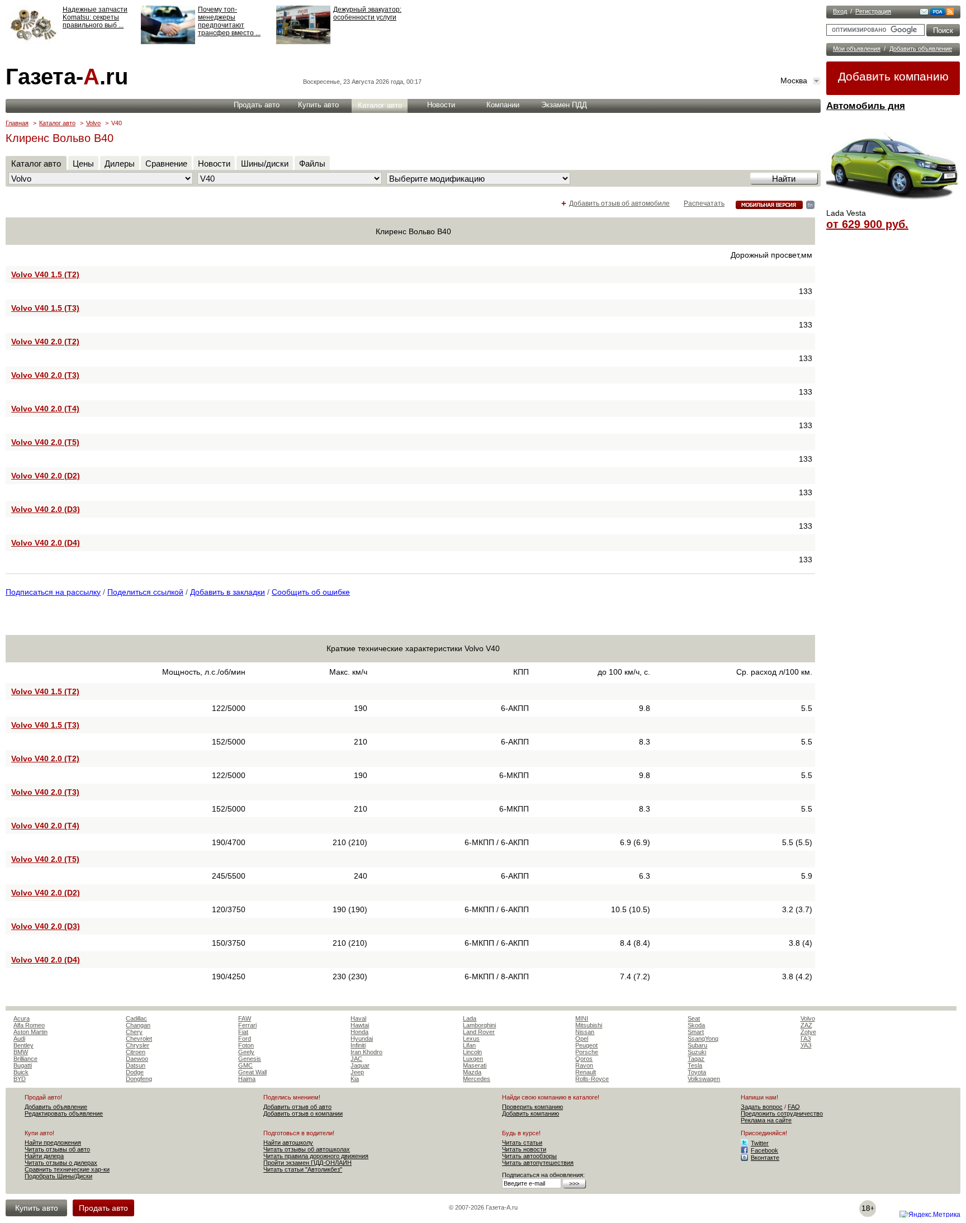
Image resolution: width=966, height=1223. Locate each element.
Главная (17, 123)
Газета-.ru (67, 76)
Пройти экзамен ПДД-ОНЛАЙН (307, 1162)
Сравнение (166, 163)
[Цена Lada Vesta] (893, 204)
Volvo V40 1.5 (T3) (45, 308)
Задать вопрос (762, 1106)
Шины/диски (264, 163)
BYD (19, 1078)
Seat (694, 1018)
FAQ (794, 1106)
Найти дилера (44, 1156)
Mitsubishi (588, 1025)
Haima (246, 1078)
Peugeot (586, 1045)
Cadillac (136, 1018)
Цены (83, 163)
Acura (21, 1018)
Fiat (243, 1031)
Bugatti (22, 1065)
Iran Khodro (366, 1052)
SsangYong (703, 1038)
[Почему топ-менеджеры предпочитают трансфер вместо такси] (168, 42)
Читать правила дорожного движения (315, 1156)
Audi (19, 1038)
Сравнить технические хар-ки (67, 1169)
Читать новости (524, 1149)
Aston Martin (30, 1031)
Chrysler (137, 1045)
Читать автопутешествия (538, 1162)
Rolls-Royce (592, 1078)
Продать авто (257, 105)
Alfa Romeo (29, 1025)
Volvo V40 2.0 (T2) (45, 341)
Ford (244, 1038)
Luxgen (473, 1058)
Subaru (697, 1045)
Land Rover (479, 1031)
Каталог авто (380, 105)
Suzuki (697, 1052)
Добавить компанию (893, 76)
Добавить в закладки (227, 591)
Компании (502, 105)
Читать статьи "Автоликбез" (302, 1169)
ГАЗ (806, 1038)
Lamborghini (479, 1025)
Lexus (471, 1038)
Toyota (697, 1072)
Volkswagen (704, 1078)
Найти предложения (53, 1142)
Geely (246, 1052)
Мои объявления (856, 48)
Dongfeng (139, 1078)
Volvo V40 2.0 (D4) (45, 542)
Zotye (808, 1031)
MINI (581, 1018)
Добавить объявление (920, 48)
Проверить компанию (532, 1106)
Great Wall (252, 1072)
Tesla (695, 1065)
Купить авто (318, 105)
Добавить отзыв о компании (303, 1113)
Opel (581, 1038)
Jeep (357, 1072)
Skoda (696, 1025)
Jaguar (360, 1065)
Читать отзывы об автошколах (306, 1149)
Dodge (135, 1072)
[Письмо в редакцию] (924, 13)
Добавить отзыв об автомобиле (619, 203)
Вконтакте (765, 1157)
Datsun (135, 1065)
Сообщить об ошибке (311, 591)
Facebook (764, 1150)
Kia (355, 1078)
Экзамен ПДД (564, 105)
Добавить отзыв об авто (297, 1106)
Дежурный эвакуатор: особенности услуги (367, 13)
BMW (20, 1052)
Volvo (93, 123)
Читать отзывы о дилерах (61, 1162)
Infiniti (358, 1045)
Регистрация (873, 11)
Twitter (760, 1143)
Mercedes (476, 1078)
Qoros (584, 1058)
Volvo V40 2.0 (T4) (45, 408)
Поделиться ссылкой (145, 591)
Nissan (584, 1031)
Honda (359, 1031)
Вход (840, 11)
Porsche (586, 1052)
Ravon (584, 1065)
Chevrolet (139, 1038)
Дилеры (120, 163)
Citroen (135, 1052)
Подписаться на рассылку (53, 591)
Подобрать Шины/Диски (58, 1176)
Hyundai (362, 1038)
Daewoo (137, 1058)
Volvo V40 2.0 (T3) (45, 375)
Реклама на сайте (766, 1120)
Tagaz (696, 1058)
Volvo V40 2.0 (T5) (45, 442)
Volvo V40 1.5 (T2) (45, 274)
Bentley (23, 1045)
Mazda (472, 1072)
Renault (585, 1072)
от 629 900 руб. (867, 224)
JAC (356, 1058)
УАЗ (806, 1045)
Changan (138, 1025)
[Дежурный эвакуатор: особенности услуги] (303, 42)
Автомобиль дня (865, 106)
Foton (246, 1045)
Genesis (249, 1058)
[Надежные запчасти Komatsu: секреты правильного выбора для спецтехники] (33, 42)
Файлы (312, 163)
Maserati (474, 1065)
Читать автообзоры (529, 1156)
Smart (696, 1031)
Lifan (469, 1045)
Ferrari (247, 1025)
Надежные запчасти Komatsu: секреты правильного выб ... (95, 17)
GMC (245, 1065)
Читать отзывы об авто (57, 1149)
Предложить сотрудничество (782, 1113)
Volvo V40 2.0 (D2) (45, 475)
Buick (21, 1072)
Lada (469, 1018)
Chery (134, 1031)
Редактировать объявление (64, 1113)
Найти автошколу (288, 1142)
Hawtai (360, 1025)
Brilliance (25, 1058)
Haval (358, 1018)
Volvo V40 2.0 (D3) (45, 509)
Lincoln (472, 1052)
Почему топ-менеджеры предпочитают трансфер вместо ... (229, 21)
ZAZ (806, 1025)
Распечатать (704, 203)
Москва (793, 80)
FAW (244, 1018)
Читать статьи (522, 1142)
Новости (441, 105)
